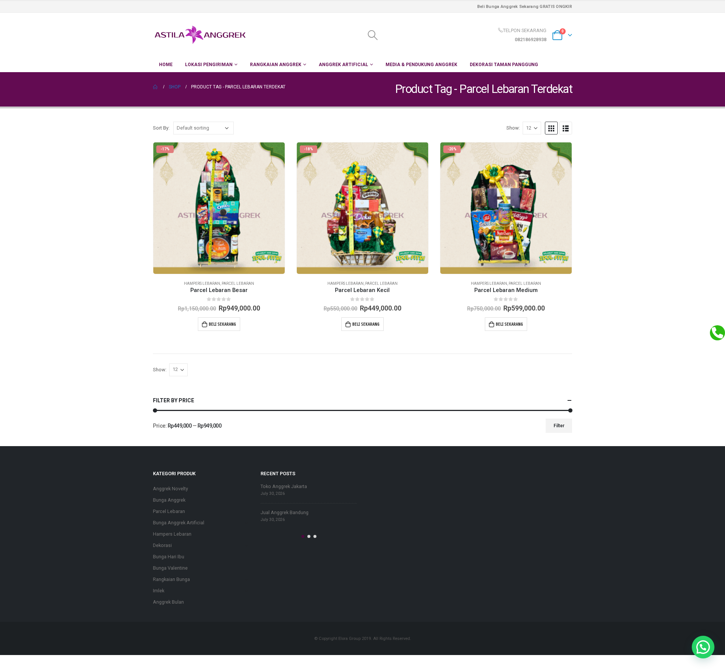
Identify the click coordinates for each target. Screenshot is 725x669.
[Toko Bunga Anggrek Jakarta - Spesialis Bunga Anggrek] (200, 35)
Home (166, 64)
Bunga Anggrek (169, 500)
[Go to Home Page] (155, 86)
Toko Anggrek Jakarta (284, 486)
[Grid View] (551, 128)
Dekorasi (162, 545)
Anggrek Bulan (168, 602)
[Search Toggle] (372, 35)
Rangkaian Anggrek (275, 64)
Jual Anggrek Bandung (285, 512)
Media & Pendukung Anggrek (421, 64)
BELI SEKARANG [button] (222, 324)
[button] (303, 536)
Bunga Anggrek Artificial (178, 522)
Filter (559, 425)
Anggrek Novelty (170, 488)
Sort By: (161, 128)
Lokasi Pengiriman (209, 64)
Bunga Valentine (170, 568)
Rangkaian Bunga (171, 579)
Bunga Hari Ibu (168, 556)
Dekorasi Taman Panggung (504, 64)
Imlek (158, 590)
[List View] (565, 128)
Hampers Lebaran (202, 283)
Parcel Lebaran (238, 283)
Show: (513, 128)
